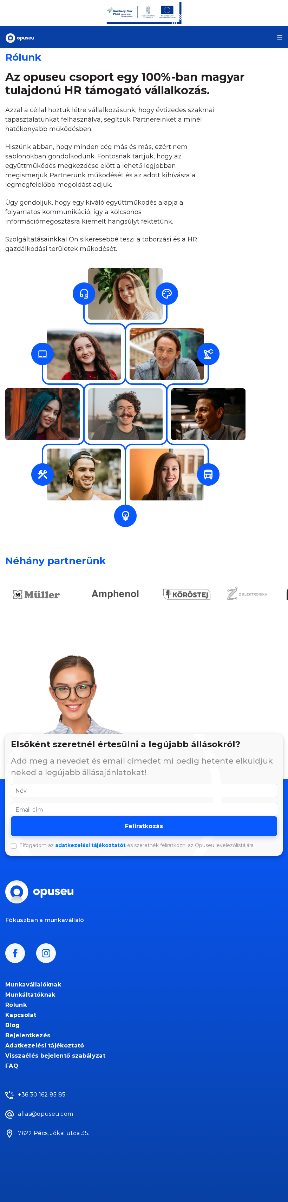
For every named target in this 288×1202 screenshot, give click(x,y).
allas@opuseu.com (45, 1114)
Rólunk (16, 1005)
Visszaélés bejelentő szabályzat (55, 1055)
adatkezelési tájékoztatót (90, 845)
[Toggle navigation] (280, 37)
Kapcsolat (20, 1015)
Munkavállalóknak (33, 984)
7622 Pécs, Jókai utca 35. (53, 1133)
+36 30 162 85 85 (41, 1094)
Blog (12, 1025)
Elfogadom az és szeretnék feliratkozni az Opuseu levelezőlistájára (136, 845)
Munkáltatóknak (30, 994)
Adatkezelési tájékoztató (44, 1045)
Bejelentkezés (27, 1035)
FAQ (11, 1066)
